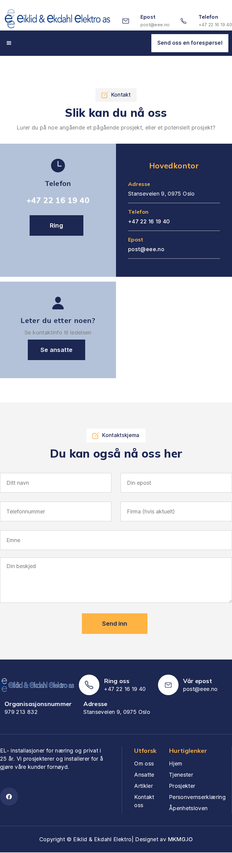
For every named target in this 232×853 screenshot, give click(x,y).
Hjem (175, 763)
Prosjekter (182, 786)
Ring (56, 225)
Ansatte (144, 775)
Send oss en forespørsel (189, 43)
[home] (60, 21)
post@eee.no (155, 24)
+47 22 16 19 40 (215, 24)
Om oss (144, 763)
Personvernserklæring (197, 797)
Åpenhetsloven (188, 808)
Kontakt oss (144, 801)
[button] (9, 43)
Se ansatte (56, 349)
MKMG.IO (180, 839)
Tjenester (181, 775)
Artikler (143, 786)
